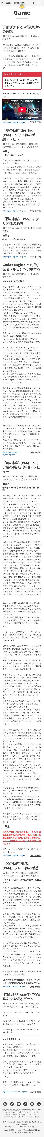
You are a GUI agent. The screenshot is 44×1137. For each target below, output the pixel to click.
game (16, 122)
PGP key (34, 1112)
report (23, 122)
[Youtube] (18, 1104)
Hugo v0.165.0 (9, 1130)
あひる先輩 (7, 1050)
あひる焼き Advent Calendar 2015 (17, 1029)
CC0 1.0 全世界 (20, 1127)
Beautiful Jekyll (27, 1132)
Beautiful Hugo (34, 1130)
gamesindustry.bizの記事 (13, 339)
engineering (8, 452)
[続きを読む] (36, 122)
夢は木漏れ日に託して (12, 3)
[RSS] (38, 1104)
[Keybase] (25, 1104)
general (7, 1091)
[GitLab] (11, 1104)
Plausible (22, 1114)
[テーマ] (34, 3)
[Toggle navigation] (39, 3)
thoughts (7, 122)
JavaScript (16, 1091)
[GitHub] (5, 1104)
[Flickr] (32, 1104)
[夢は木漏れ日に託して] (22, 5)
